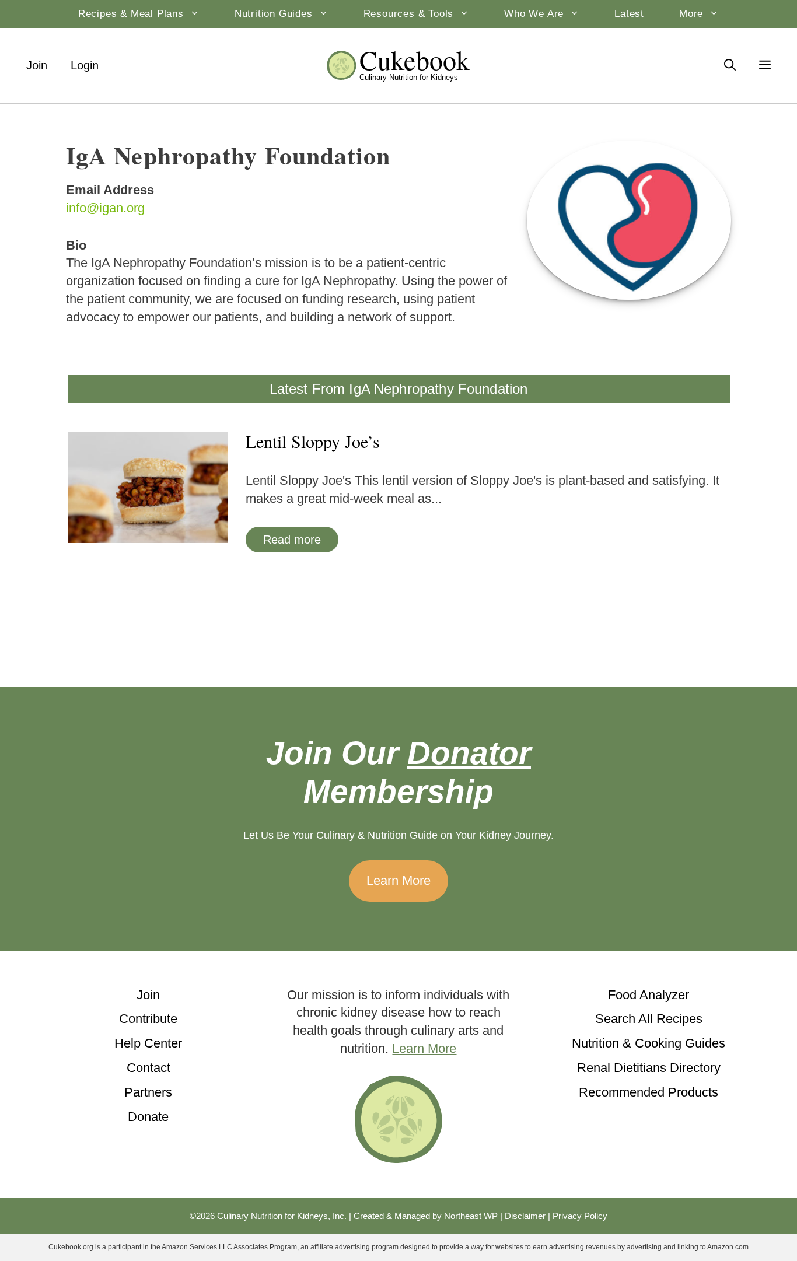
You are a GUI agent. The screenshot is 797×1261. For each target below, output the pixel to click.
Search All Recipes (648, 1018)
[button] (764, 66)
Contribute (148, 1018)
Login (85, 65)
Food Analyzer (648, 994)
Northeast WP (471, 1216)
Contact (148, 1067)
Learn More (398, 880)
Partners (148, 1092)
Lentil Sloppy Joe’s (313, 441)
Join (36, 65)
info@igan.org (105, 208)
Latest (629, 13)
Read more (292, 539)
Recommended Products (648, 1092)
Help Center (148, 1043)
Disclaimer (525, 1216)
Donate (148, 1116)
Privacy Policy (580, 1216)
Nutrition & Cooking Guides (648, 1043)
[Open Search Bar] (729, 66)
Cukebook (414, 59)
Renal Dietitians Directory (649, 1067)
